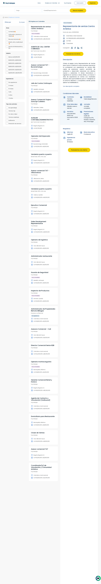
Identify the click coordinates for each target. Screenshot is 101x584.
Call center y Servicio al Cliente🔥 (15, 35)
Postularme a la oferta (73, 54)
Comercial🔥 (12, 31)
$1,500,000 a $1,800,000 (15, 63)
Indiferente (12, 120)
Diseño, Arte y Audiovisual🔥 (16, 42)
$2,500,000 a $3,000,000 (15, 73)
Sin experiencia (13, 82)
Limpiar (23, 22)
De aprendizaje (13, 108)
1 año (10, 92)
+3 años (11, 98)
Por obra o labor (13, 114)
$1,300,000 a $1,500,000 (15, 60)
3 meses (11, 85)
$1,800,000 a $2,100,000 (15, 66)
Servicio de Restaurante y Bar (16, 47)
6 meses (11, 89)
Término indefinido (14, 117)
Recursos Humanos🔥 (15, 39)
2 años (10, 95)
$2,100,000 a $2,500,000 (15, 69)
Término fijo (12, 111)
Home (6, 17)
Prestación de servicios (15, 123)
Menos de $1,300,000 (14, 57)
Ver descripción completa (71, 86)
